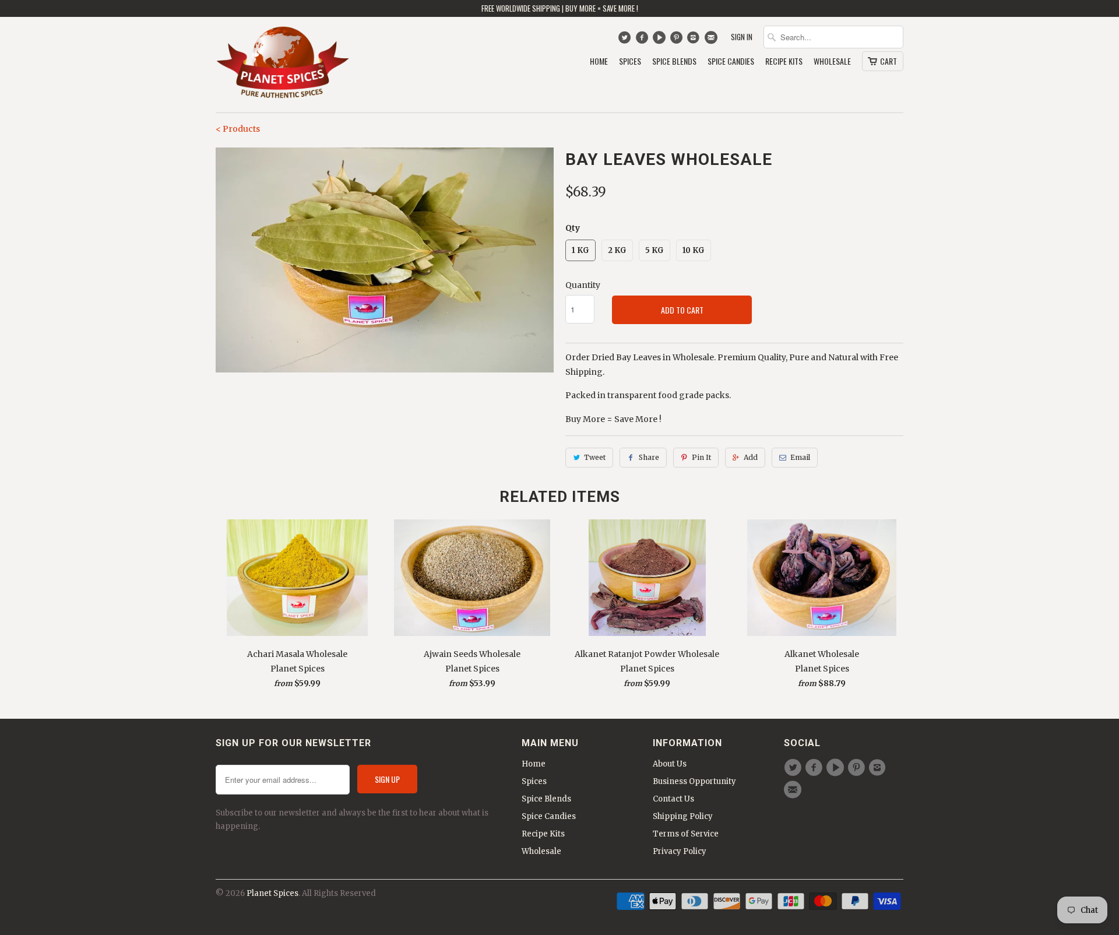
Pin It (701, 457)
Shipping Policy (683, 816)
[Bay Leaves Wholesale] (385, 259)
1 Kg (580, 250)
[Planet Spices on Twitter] (626, 40)
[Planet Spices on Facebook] (643, 40)
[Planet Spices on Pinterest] (677, 40)
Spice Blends (674, 61)
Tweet (595, 457)
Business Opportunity (694, 781)
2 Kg (617, 250)
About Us (670, 764)
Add (751, 457)
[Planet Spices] (283, 65)
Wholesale (832, 61)
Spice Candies (731, 61)
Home (599, 61)
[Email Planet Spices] (712, 40)
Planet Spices (272, 893)
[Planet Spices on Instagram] (695, 40)
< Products (238, 129)
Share (649, 457)
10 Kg (693, 250)
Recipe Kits (784, 61)
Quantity (582, 285)
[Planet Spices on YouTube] (660, 40)
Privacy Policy (679, 851)
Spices (630, 61)
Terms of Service (686, 834)
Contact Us (673, 799)
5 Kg (654, 250)
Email (800, 457)
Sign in (741, 37)
